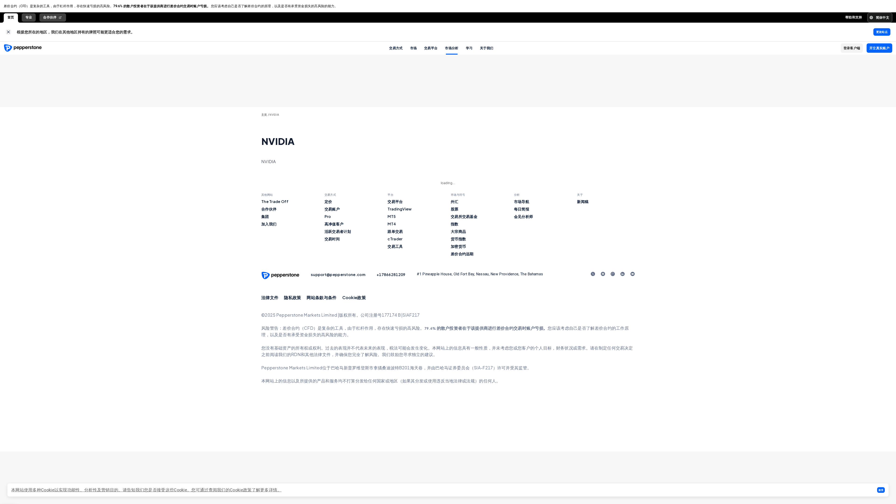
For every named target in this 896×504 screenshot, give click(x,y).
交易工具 (395, 246)
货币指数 (458, 238)
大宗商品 (458, 231)
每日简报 (521, 208)
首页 (10, 17)
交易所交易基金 (464, 216)
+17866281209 (391, 274)
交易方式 (395, 48)
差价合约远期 (462, 253)
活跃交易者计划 (338, 231)
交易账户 (332, 208)
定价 (328, 201)
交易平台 (431, 48)
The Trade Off (274, 201)
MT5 (392, 216)
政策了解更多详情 (260, 489)
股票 (454, 208)
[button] (881, 490)
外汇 (454, 201)
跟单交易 (395, 231)
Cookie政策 (354, 297)
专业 (28, 17)
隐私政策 (292, 297)
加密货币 (458, 246)
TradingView (400, 208)
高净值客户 (334, 223)
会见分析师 (523, 216)
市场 (413, 48)
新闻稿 (582, 201)
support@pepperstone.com (338, 274)
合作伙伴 (49, 17)
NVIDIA (274, 114)
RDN (296, 354)
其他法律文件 (318, 354)
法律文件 (269, 297)
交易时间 (332, 238)
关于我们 (486, 48)
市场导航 (521, 201)
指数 (454, 223)
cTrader (395, 238)
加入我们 (268, 223)
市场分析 (451, 48)
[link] (8, 32)
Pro (328, 216)
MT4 (392, 223)
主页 (264, 114)
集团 (265, 216)
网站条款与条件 (321, 297)
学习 (469, 48)
